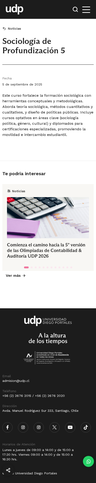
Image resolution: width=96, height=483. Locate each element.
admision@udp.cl (15, 381)
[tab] (26, 267)
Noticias (14, 28)
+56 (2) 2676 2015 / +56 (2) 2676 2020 (33, 396)
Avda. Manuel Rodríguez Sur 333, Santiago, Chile (40, 410)
